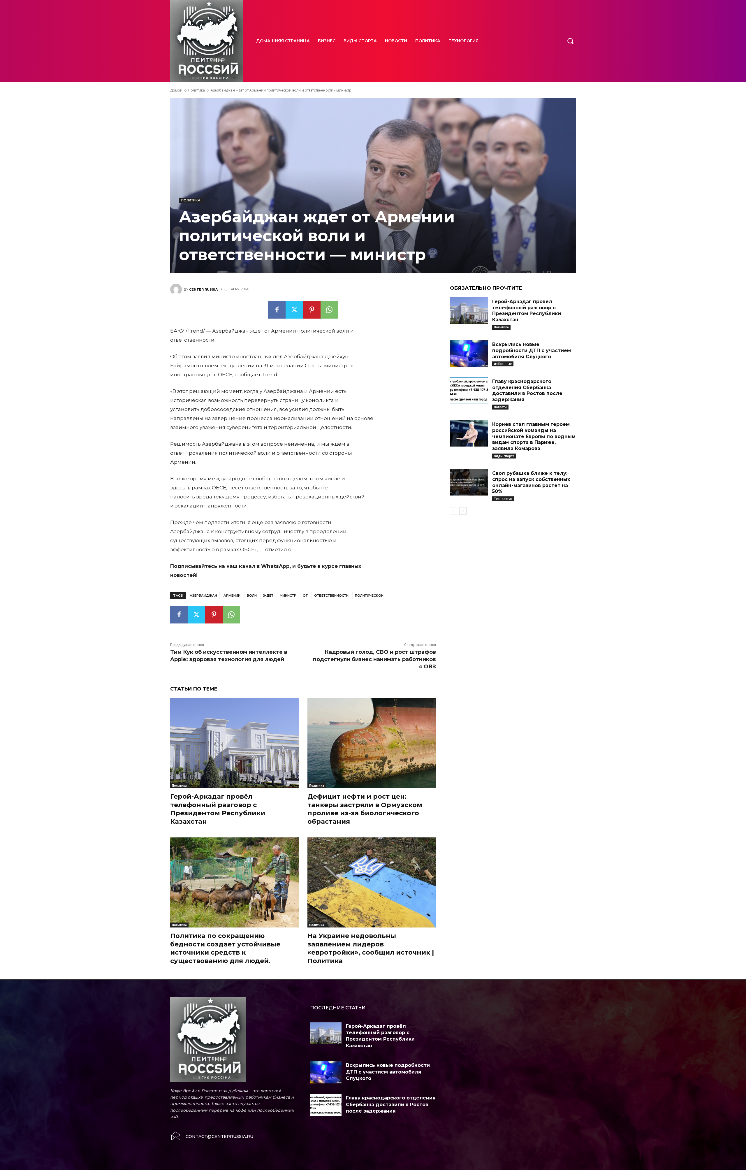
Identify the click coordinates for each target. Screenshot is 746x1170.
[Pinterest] (312, 310)
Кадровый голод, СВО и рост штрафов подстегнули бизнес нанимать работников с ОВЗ (374, 659)
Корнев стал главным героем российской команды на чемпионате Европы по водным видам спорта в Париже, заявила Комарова (534, 436)
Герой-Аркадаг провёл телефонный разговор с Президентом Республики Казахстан (217, 809)
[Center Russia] (177, 289)
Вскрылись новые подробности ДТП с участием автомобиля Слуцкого (531, 350)
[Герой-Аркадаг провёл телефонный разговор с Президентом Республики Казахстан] (234, 743)
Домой (176, 90)
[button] (570, 40)
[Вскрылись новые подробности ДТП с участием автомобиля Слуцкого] (469, 353)
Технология (503, 499)
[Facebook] (277, 310)
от (305, 595)
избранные (503, 364)
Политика (196, 90)
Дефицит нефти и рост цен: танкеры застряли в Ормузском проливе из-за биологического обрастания (364, 809)
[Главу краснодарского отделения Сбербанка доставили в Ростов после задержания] (469, 390)
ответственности (331, 595)
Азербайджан (203, 595)
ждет (268, 595)
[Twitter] (294, 310)
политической (369, 595)
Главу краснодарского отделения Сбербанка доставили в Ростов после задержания (527, 390)
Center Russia (203, 289)
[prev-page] (453, 511)
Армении (232, 595)
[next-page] (463, 511)
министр (288, 595)
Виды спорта (504, 456)
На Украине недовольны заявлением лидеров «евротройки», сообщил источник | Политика (370, 948)
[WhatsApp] (329, 310)
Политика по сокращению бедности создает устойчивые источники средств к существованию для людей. (225, 948)
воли (252, 595)
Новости (500, 407)
